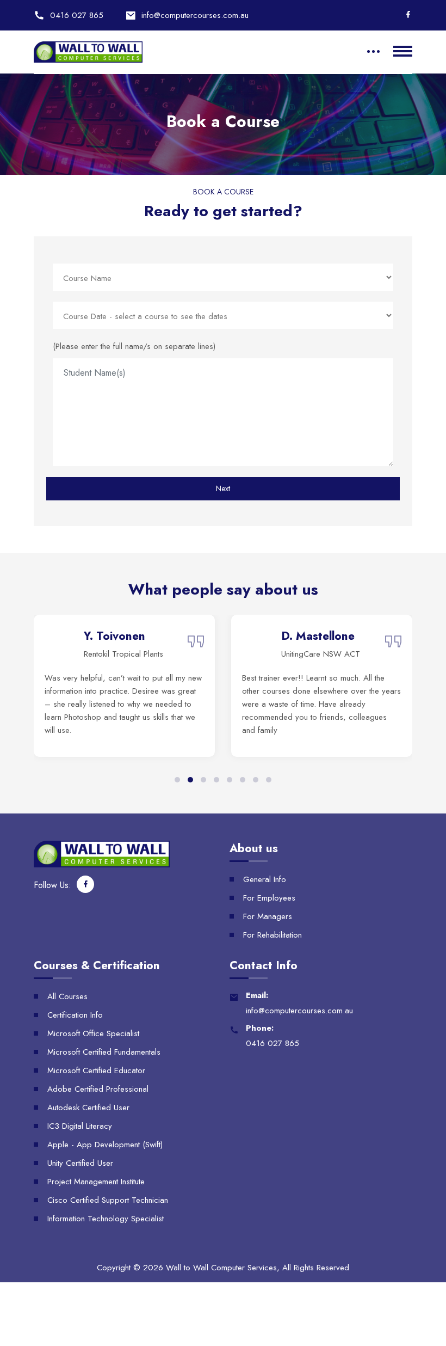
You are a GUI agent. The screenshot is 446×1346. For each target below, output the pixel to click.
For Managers (267, 916)
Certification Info (75, 1015)
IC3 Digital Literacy (79, 1126)
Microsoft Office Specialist (93, 1033)
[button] (177, 779)
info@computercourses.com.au (195, 15)
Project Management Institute (96, 1182)
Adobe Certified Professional (97, 1089)
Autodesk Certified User (88, 1107)
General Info (264, 879)
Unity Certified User (80, 1163)
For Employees (269, 898)
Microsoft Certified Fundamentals (103, 1052)
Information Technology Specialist (105, 1219)
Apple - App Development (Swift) (105, 1145)
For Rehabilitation (272, 935)
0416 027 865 (76, 15)
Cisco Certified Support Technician (107, 1200)
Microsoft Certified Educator (96, 1070)
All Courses (67, 996)
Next (223, 488)
